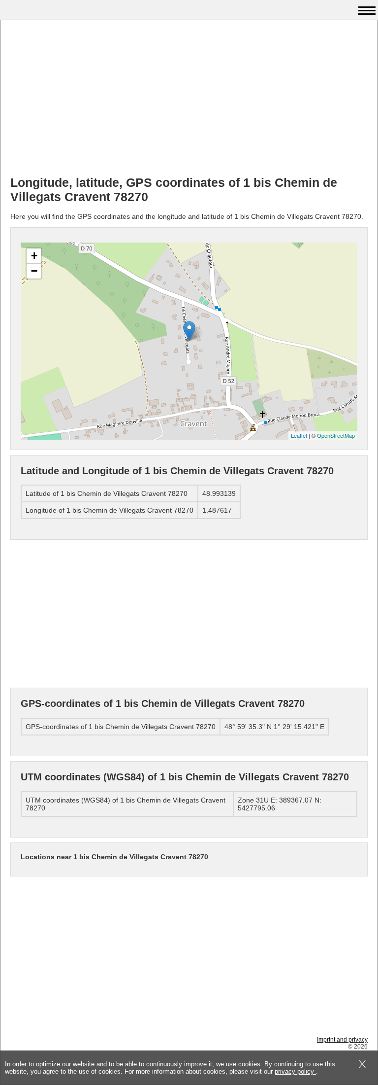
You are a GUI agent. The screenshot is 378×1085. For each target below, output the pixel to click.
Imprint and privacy (342, 1039)
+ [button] (34, 255)
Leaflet (299, 435)
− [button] (34, 271)
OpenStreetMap (336, 435)
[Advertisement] (189, 99)
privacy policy (295, 1071)
